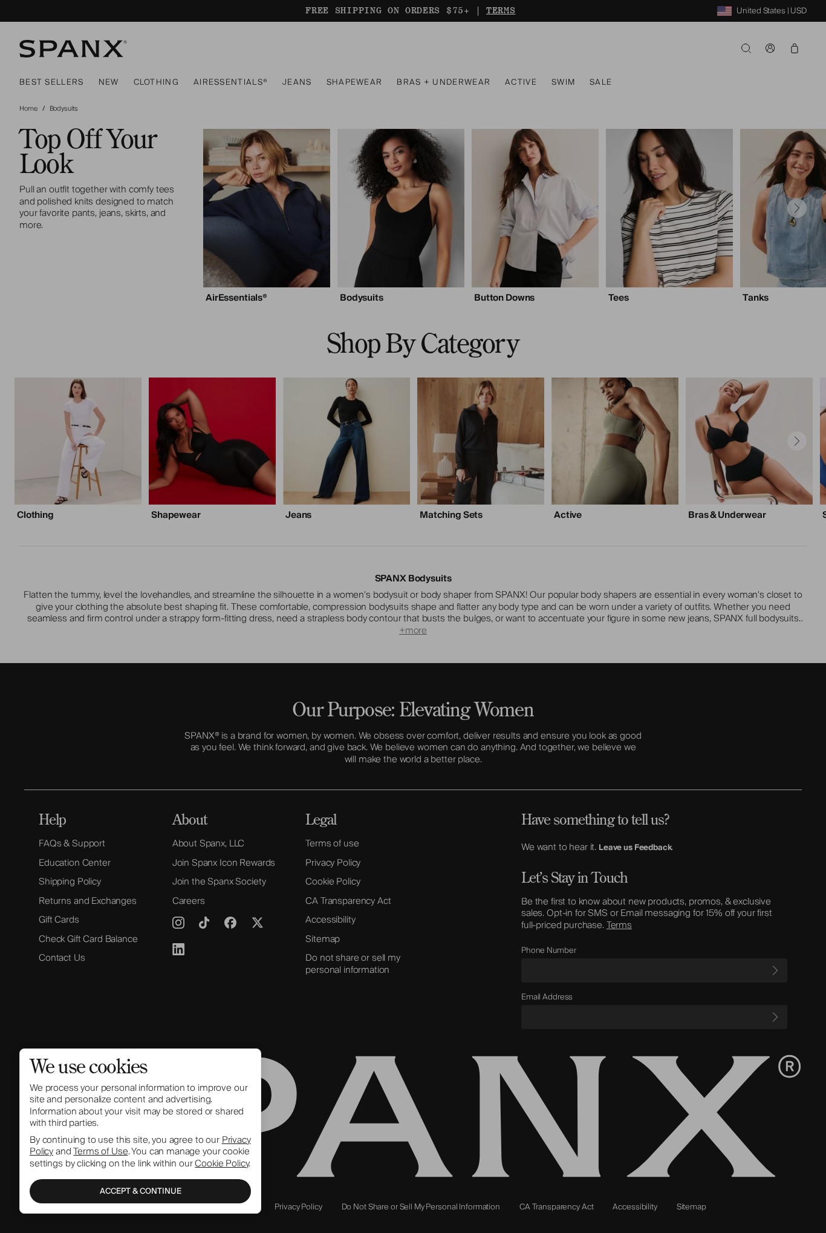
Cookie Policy (222, 1163)
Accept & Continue (140, 1191)
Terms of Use (100, 1151)
